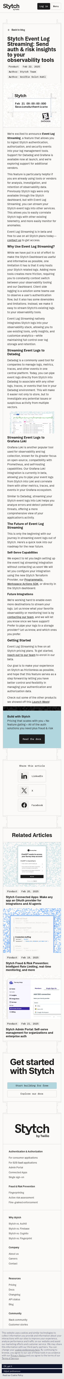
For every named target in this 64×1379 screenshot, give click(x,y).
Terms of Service (10, 1358)
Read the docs (32, 739)
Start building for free (32, 1085)
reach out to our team (21, 655)
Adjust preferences (12, 1371)
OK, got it (8, 1366)
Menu (56, 6)
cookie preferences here (27, 1349)
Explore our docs (32, 1093)
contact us (14, 240)
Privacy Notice (18, 1355)
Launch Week (40, 701)
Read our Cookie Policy (13, 1375)
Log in (43, 6)
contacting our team (20, 617)
